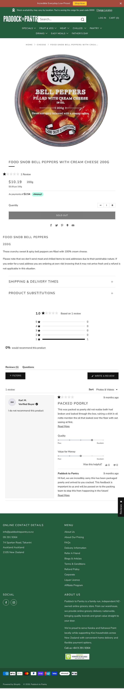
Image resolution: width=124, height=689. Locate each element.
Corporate (69, 574)
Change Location (104, 10)
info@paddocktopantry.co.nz (18, 531)
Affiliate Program (73, 585)
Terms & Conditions (74, 564)
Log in (102, 18)
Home (29, 45)
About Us (69, 531)
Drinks (40, 33)
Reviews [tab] (12, 368)
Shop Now (80, 3)
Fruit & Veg (46, 28)
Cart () (114, 18)
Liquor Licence (72, 580)
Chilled (78, 28)
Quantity (13, 205)
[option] (62, 101)
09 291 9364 (10, 537)
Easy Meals (58, 33)
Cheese (41, 45)
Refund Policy (71, 569)
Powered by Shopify (11, 684)
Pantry (94, 28)
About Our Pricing (74, 537)
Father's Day (80, 33)
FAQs (67, 542)
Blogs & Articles (73, 558)
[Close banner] (120, 3)
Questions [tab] (28, 368)
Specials (27, 28)
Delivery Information (75, 547)
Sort (91, 389)
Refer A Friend (72, 553)
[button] (17, 174)
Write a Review (106, 376)
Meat (63, 28)
